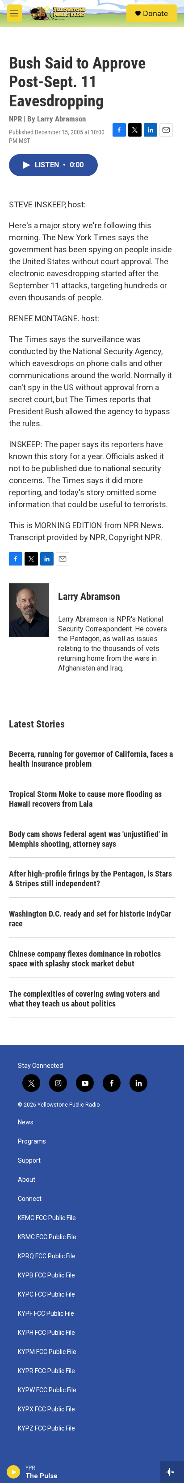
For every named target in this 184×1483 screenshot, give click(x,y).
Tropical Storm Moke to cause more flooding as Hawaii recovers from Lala (85, 798)
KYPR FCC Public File (46, 1371)
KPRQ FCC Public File (46, 1256)
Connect (30, 1199)
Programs (32, 1141)
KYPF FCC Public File (46, 1313)
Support (29, 1160)
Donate (155, 13)
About (26, 1179)
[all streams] (172, 1472)
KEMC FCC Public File (47, 1218)
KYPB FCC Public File (46, 1275)
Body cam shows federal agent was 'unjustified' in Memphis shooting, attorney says (88, 839)
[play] (13, 1471)
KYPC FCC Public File (46, 1294)
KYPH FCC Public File (46, 1332)
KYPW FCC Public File (47, 1390)
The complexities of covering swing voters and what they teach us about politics (84, 998)
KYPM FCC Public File (47, 1352)
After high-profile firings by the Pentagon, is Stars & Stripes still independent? (90, 878)
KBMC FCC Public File (47, 1237)
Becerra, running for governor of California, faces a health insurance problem (91, 758)
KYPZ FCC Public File (46, 1428)
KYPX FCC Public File (46, 1409)
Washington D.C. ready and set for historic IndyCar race (90, 918)
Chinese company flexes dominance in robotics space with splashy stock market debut (85, 958)
